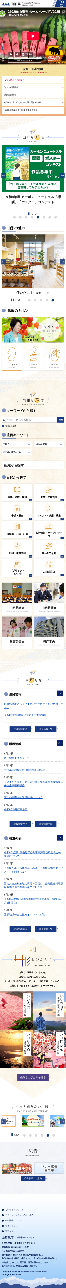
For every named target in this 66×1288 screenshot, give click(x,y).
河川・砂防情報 (11, 87)
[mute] (17, 54)
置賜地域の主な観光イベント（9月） (25, 914)
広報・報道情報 (17, 553)
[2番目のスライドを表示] (20, 217)
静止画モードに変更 (24, 60)
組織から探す (14, 465)
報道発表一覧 (45, 929)
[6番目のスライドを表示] (44, 217)
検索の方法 (10, 425)
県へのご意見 (49, 553)
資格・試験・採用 (17, 497)
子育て (6, 444)
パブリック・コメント (17, 572)
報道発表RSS (20, 929)
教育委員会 (17, 641)
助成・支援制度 (49, 497)
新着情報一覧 (45, 823)
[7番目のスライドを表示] (49, 217)
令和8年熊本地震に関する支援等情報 (21, 110)
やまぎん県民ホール (12, 452)
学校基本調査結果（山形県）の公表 (24, 769)
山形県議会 (17, 607)
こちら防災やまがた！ (14, 80)
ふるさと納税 (41, 444)
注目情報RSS (20, 729)
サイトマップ (11, 1226)
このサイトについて (14, 1210)
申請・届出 (17, 515)
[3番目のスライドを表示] (26, 217)
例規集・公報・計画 (17, 534)
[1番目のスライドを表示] (14, 217)
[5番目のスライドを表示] (38, 217)
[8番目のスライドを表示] (55, 217)
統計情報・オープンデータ (49, 534)
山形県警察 (49, 607)
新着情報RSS (20, 823)
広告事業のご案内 (33, 1178)
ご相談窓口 (49, 571)
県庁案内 (49, 641)
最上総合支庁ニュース (17, 757)
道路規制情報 (10, 95)
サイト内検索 (4, 421)
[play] (11, 54)
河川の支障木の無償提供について (23, 797)
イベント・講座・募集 (49, 515)
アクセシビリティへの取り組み (19, 1215)
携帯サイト (10, 1231)
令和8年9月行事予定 (15, 809)
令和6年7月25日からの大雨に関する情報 (22, 102)
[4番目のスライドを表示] (32, 217)
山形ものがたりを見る (33, 1077)
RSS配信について (13, 1220)
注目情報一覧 (45, 729)
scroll (3, 52)
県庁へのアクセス (26, 1237)
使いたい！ (24, 293)
